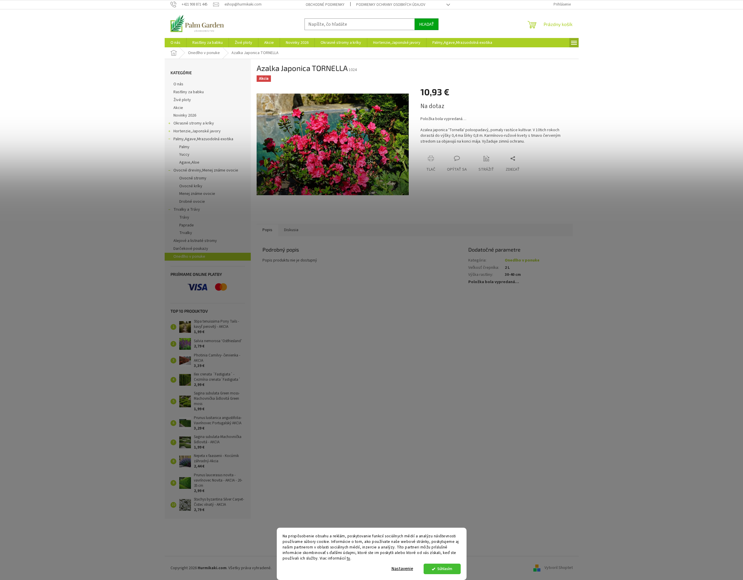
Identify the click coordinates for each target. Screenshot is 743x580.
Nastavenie (402, 569)
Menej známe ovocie (197, 194)
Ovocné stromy (192, 178)
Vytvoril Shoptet (558, 568)
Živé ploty (182, 100)
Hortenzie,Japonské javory (197, 131)
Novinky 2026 (184, 115)
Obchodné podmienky (325, 4)
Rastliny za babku (188, 92)
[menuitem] (175, 42)
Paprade (186, 225)
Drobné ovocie (192, 202)
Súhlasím (444, 569)
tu (348, 558)
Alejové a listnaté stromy (195, 241)
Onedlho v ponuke (189, 256)
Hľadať (426, 24)
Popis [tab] (267, 230)
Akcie (178, 108)
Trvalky (185, 233)
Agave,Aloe (189, 162)
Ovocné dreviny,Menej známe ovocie (205, 170)
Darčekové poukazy (190, 249)
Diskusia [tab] (291, 230)
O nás (178, 84)
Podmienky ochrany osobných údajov (390, 4)
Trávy (184, 217)
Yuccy (184, 154)
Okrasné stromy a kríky (193, 123)
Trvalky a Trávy (186, 209)
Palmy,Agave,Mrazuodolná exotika (203, 139)
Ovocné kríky (190, 186)
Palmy (184, 147)
